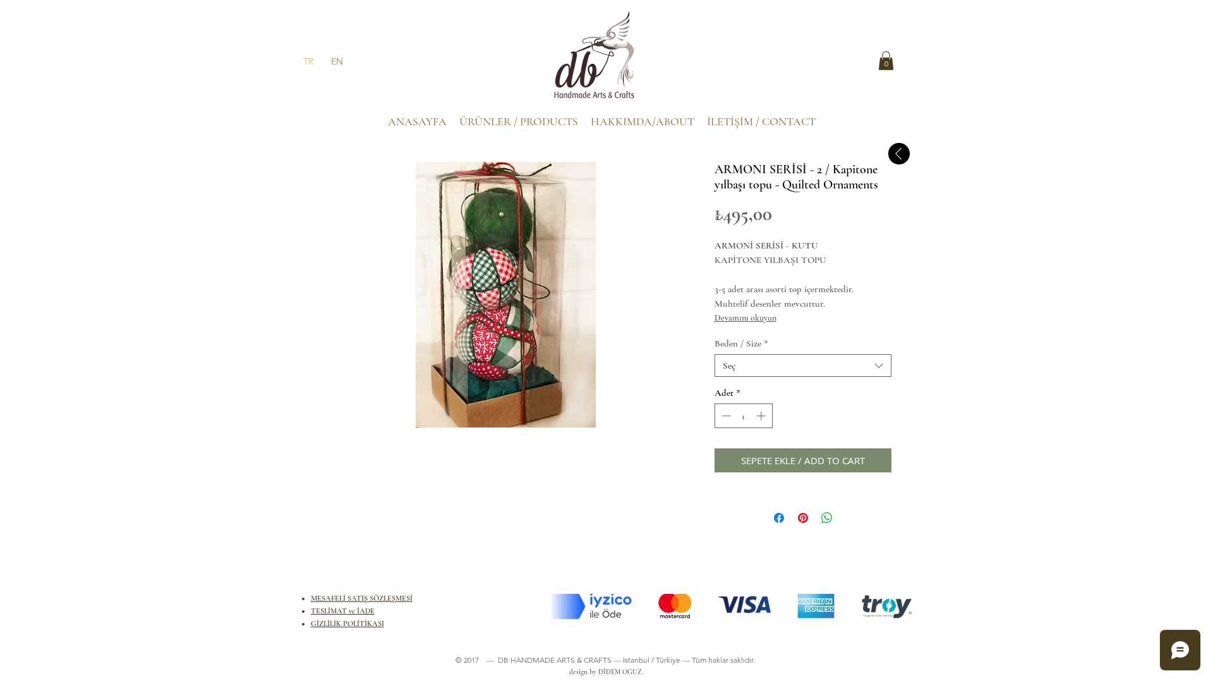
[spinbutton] (743, 416)
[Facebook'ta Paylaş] (779, 518)
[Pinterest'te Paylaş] (803, 518)
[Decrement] (724, 416)
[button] (886, 60)
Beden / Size (741, 343)
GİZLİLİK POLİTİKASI (347, 623)
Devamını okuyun (745, 317)
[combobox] (803, 365)
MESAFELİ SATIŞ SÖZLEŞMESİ (362, 598)
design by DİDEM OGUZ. (604, 672)
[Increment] (762, 416)
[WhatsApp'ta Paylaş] (827, 518)
